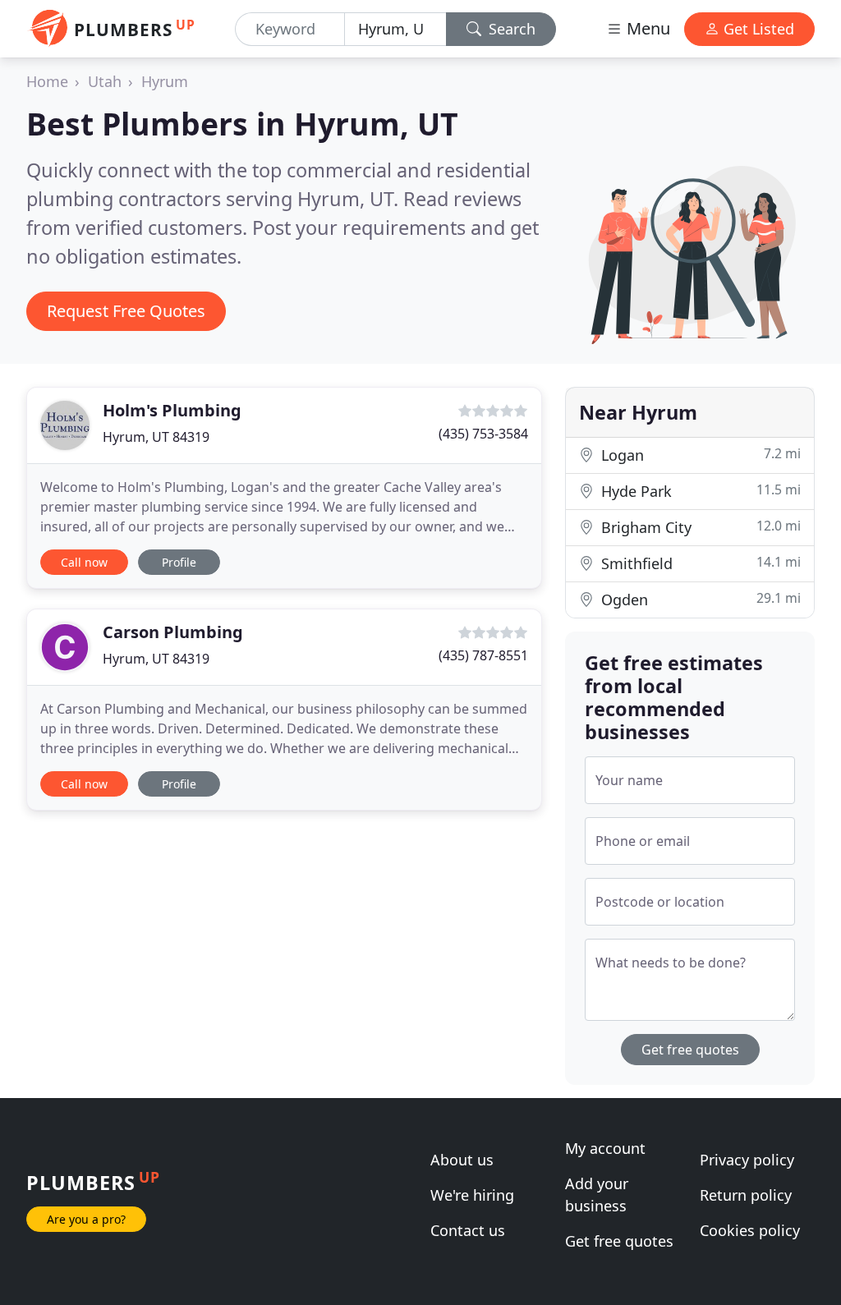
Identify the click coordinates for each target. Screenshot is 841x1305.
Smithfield (699, 563)
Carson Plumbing (173, 632)
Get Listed (756, 29)
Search (510, 29)
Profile (179, 562)
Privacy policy (747, 1159)
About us (462, 1159)
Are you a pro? (86, 1219)
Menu (646, 28)
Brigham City (699, 527)
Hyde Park (699, 490)
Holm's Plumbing (172, 410)
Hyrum (164, 81)
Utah (105, 81)
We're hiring (472, 1195)
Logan (699, 454)
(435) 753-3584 (483, 434)
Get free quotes (690, 1050)
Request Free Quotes (126, 311)
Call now (84, 562)
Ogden (699, 599)
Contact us (467, 1230)
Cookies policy (750, 1230)
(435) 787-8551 (483, 655)
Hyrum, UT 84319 (156, 437)
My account (605, 1148)
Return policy (746, 1195)
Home (47, 81)
